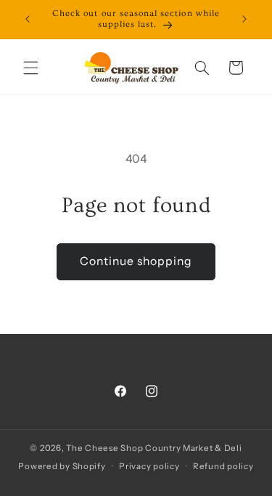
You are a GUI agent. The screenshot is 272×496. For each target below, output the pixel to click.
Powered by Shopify (61, 466)
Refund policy (223, 466)
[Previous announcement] (28, 20)
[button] (30, 67)
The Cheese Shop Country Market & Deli (154, 448)
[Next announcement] (244, 20)
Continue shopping (136, 261)
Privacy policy (149, 466)
